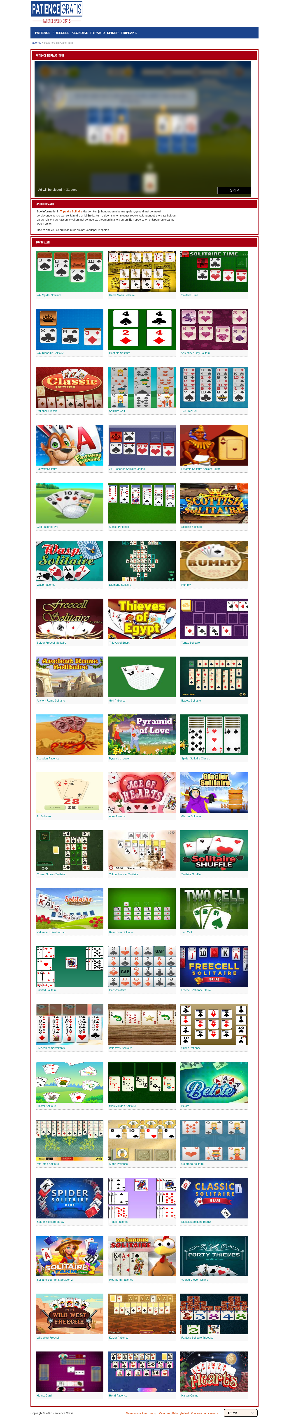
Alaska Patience (119, 526)
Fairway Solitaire (47, 469)
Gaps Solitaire (117, 990)
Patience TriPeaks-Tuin (51, 932)
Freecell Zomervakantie (51, 1048)
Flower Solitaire (46, 1106)
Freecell (61, 33)
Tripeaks (129, 33)
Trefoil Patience (118, 1221)
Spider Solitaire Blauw (50, 1221)
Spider (113, 33)
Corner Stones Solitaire (51, 874)
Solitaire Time (189, 295)
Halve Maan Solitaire (122, 295)
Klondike (80, 33)
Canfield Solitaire (119, 353)
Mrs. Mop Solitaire (48, 1164)
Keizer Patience (118, 1337)
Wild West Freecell (48, 1337)
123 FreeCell (189, 411)
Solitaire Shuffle (191, 874)
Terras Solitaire (190, 642)
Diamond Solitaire (120, 584)
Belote (185, 1106)
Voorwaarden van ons (204, 1413)
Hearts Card (44, 1395)
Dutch (232, 1413)
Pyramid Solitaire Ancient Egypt (200, 469)
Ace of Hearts (117, 816)
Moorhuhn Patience (121, 1279)
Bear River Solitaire (121, 932)
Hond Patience (118, 1395)
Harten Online (189, 1395)
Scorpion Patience (48, 758)
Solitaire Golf (117, 411)
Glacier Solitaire (191, 816)
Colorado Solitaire (192, 1164)
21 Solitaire (44, 816)
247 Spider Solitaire (49, 295)
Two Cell (186, 932)
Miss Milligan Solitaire (122, 1106)
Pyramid (97, 33)
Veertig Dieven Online (194, 1279)
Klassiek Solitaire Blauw (196, 1221)
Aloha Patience (118, 1164)
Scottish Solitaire (191, 526)
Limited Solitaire (47, 990)
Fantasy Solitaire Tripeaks (197, 1337)
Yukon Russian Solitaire (123, 874)
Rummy (186, 584)
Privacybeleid (180, 1413)
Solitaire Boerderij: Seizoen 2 (55, 1279)
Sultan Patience (191, 1048)
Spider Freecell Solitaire (51, 642)
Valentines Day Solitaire (196, 353)
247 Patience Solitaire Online (127, 469)
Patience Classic (47, 411)
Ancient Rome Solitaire (51, 700)
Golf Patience (117, 700)
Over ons (164, 1413)
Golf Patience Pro (47, 526)
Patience (42, 33)
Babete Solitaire (191, 700)
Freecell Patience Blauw (196, 990)
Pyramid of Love (119, 758)
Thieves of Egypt (119, 642)
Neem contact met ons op (141, 1413)
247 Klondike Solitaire (50, 353)
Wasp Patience (46, 584)
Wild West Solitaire (120, 1048)
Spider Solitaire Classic (195, 758)
